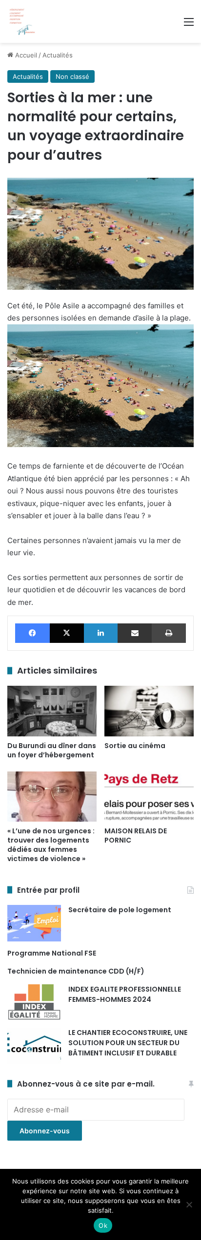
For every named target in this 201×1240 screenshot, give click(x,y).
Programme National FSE (51, 953)
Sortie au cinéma (134, 746)
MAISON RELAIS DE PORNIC (135, 835)
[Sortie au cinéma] (149, 711)
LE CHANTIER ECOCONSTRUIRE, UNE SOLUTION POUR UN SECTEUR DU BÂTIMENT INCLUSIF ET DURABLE (127, 1043)
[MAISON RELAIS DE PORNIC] (149, 796)
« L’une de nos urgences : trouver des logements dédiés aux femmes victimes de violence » (51, 845)
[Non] (189, 1204)
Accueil (25, 55)
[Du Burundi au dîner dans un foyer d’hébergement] (52, 711)
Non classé (72, 76)
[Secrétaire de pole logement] (34, 923)
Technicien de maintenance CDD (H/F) (75, 971)
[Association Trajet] (22, 21)
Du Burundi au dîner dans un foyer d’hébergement (51, 750)
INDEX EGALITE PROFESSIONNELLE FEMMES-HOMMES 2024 (124, 994)
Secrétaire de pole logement (119, 910)
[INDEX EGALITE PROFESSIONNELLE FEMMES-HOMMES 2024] (34, 1002)
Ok (103, 1225)
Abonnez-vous (45, 1131)
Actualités (57, 55)
